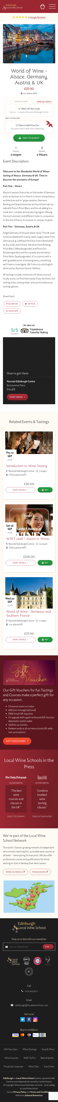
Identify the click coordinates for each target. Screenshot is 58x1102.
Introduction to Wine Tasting (26, 466)
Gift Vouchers (16, 741)
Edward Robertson (34, 1095)
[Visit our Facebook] (29, 1019)
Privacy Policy (19, 1092)
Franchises (39, 871)
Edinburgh (8, 1078)
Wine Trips (33, 1066)
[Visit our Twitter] (22, 1019)
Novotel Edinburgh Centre (21, 471)
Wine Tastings (30, 1049)
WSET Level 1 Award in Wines (27, 539)
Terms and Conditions (40, 1092)
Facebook (12, 304)
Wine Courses (11, 1057)
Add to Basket (30, 138)
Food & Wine (48, 1049)
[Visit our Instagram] (35, 1019)
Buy (46, 490)
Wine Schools (14, 871)
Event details (19, 490)
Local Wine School (25, 1078)
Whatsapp (13, 311)
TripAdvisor (46, 17)
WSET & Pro (29, 1057)
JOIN (47, 947)
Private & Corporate (13, 1066)
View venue (16, 397)
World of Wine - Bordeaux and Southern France (28, 614)
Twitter (31, 304)
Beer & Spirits (47, 1057)
